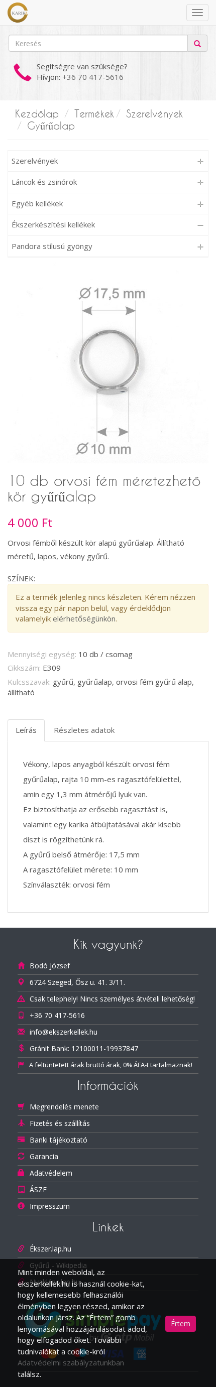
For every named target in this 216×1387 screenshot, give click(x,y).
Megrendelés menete (64, 1106)
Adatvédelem (51, 1173)
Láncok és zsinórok (44, 182)
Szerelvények (154, 113)
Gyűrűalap (51, 126)
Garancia (44, 1156)
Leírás (26, 730)
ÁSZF (38, 1189)
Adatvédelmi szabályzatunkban (71, 1362)
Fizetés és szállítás (60, 1123)
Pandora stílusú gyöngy (52, 246)
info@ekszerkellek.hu (63, 1032)
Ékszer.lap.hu (50, 1248)
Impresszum (50, 1206)
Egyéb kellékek (37, 203)
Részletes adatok (84, 730)
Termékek (94, 113)
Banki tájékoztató (58, 1140)
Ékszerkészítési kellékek (53, 224)
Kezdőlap (37, 113)
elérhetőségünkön (84, 618)
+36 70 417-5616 (93, 77)
